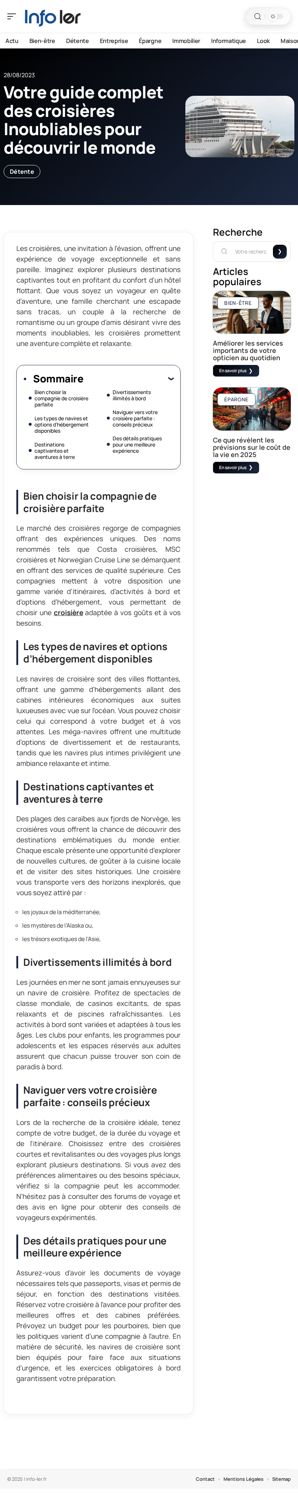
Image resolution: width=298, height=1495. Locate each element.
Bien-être (237, 302)
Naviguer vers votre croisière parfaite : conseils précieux (135, 418)
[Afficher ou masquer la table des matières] (128, 378)
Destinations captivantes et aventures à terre (55, 450)
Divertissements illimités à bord (132, 395)
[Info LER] (52, 16)
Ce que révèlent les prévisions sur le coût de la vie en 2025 (251, 447)
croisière (68, 612)
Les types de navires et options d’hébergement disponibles (62, 424)
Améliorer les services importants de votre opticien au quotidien (248, 350)
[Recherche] (258, 16)
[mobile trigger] (13, 16)
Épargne (236, 399)
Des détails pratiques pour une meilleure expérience (137, 444)
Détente (22, 172)
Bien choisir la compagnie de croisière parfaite (61, 398)
